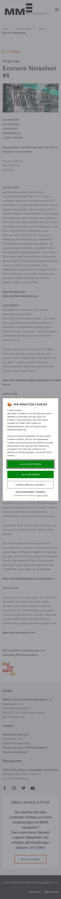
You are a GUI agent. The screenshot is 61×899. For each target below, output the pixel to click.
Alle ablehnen (30, 474)
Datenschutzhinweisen (25, 491)
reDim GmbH (42, 495)
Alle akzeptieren (30, 464)
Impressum (40, 491)
